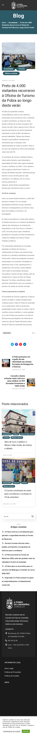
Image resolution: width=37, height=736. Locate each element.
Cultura (15, 434)
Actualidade (13, 23)
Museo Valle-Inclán (27, 434)
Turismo (21, 69)
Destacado (6, 333)
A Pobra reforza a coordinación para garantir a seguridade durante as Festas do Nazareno (17, 535)
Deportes (16, 482)
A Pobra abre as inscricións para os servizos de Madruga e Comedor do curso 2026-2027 (18, 569)
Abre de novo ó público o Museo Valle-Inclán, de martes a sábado (18, 445)
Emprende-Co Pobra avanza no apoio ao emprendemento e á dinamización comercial (18, 581)
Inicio (4, 23)
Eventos (24, 482)
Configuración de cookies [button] (11, 731)
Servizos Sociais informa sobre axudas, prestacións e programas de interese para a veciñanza (16, 547)
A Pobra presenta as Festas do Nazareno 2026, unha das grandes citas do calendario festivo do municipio (18, 558)
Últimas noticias (11, 73)
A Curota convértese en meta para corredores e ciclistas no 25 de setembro (18, 493)
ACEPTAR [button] (26, 731)
